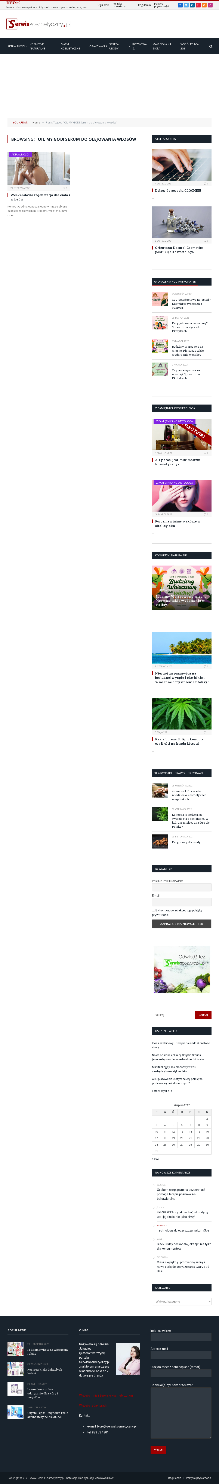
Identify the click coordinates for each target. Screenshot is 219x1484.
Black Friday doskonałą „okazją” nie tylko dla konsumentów (184, 1246)
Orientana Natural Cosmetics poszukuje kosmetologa (179, 249)
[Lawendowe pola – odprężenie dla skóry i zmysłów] (15, 1389)
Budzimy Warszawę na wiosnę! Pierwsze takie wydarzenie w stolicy (188, 350)
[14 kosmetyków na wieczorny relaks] (15, 1349)
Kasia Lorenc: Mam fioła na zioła (179, 621)
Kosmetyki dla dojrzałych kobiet (44, 1371)
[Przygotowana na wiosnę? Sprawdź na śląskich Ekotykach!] (160, 322)
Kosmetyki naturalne (37, 46)
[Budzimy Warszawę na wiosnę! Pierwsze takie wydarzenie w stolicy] (160, 346)
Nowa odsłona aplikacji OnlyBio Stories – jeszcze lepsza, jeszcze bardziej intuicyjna (49, 7)
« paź (155, 1158)
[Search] (211, 46)
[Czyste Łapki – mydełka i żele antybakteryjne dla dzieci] (15, 1412)
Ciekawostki (163, 773)
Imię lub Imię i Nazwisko (167, 881)
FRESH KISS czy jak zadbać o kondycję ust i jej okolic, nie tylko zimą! (182, 1215)
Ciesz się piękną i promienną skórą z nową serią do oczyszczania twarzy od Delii (183, 1267)
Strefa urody (114, 46)
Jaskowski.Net (104, 1478)
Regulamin (103, 5)
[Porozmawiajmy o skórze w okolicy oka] (182, 496)
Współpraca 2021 (190, 46)
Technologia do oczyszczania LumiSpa (183, 1230)
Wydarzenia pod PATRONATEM (175, 281)
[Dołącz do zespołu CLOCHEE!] (182, 165)
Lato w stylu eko (162, 1090)
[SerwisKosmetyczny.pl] (38, 24)
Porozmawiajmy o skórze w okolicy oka (178, 523)
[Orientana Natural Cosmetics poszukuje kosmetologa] (182, 222)
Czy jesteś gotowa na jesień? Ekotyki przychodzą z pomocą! (191, 303)
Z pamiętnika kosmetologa (174, 421)
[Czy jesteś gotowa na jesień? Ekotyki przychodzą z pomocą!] (160, 299)
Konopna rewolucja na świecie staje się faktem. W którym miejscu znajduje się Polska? (191, 820)
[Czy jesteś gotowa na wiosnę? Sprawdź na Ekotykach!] (160, 369)
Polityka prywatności (120, 5)
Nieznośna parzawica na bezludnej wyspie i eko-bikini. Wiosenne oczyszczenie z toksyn (182, 677)
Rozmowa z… (139, 46)
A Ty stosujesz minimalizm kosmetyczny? (177, 462)
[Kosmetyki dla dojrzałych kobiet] (15, 1369)
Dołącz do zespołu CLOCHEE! (178, 190)
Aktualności (16, 46)
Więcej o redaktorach (93, 1405)
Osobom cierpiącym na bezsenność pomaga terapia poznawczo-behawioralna (181, 1194)
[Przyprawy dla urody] (160, 841)
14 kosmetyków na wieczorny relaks (47, 1352)
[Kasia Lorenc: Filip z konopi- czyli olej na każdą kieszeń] (182, 714)
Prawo (180, 773)
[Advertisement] (109, 86)
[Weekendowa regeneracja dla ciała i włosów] (38, 168)
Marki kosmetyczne (70, 46)
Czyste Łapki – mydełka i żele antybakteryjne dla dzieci (47, 1415)
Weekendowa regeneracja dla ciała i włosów (40, 197)
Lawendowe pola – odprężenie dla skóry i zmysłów (42, 1393)
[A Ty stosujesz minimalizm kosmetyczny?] (182, 434)
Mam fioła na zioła (162, 46)
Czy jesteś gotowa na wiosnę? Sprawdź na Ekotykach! (186, 374)
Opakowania (98, 46)
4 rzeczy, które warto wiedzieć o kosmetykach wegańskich (189, 795)
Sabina (161, 1225)
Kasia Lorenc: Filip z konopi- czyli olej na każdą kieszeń (179, 741)
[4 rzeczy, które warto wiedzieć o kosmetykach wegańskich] (160, 790)
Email (156, 895)
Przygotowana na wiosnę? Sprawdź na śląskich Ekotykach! (190, 327)
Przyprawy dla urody (186, 842)
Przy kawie (196, 773)
